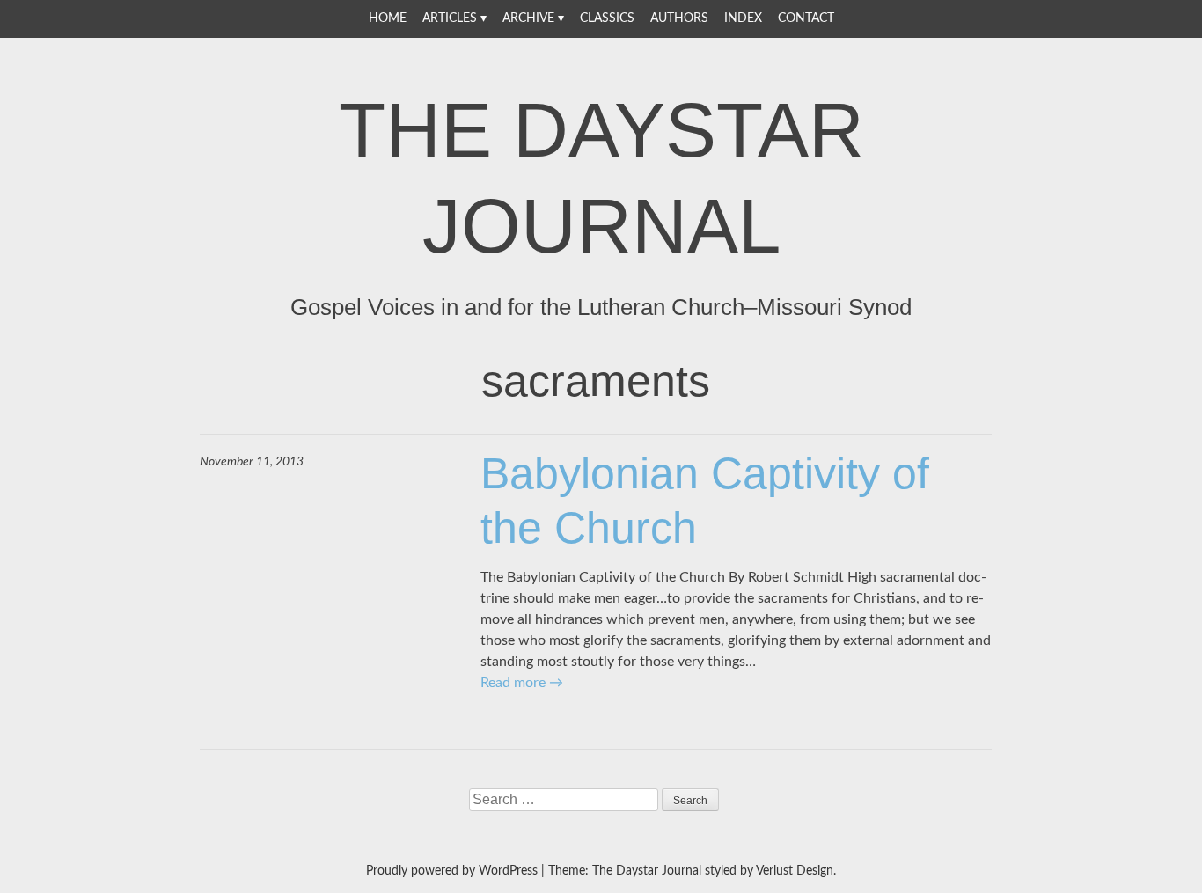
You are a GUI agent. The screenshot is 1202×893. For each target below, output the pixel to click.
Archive (528, 18)
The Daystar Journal (601, 177)
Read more (521, 683)
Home (388, 18)
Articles (449, 18)
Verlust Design (794, 871)
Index (743, 18)
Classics (607, 18)
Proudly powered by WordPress (452, 871)
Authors (679, 18)
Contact (806, 18)
